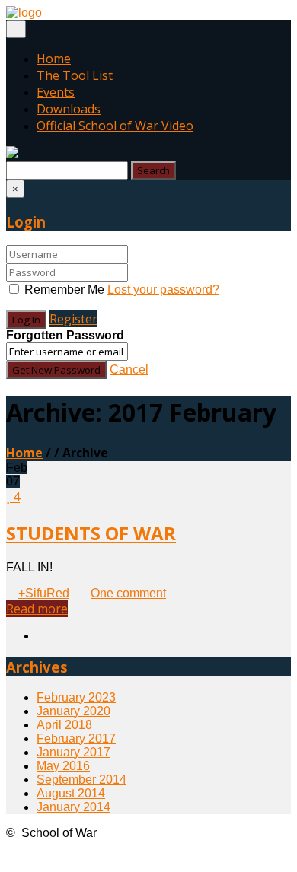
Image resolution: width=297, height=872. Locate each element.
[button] (12, 154)
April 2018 (64, 724)
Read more (37, 608)
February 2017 (76, 738)
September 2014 (81, 779)
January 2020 (73, 711)
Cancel (129, 369)
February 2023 (76, 697)
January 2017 (73, 752)
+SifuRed (43, 593)
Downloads (69, 108)
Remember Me (64, 289)
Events (56, 92)
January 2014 (73, 806)
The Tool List (75, 75)
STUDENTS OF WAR (91, 533)
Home (54, 58)
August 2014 (71, 793)
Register (73, 318)
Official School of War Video (115, 125)
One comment (128, 593)
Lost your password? (163, 289)
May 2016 (63, 765)
